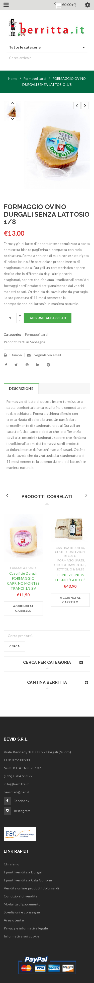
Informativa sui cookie (22, 936)
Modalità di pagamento (22, 904)
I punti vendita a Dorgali (23, 872)
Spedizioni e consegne (22, 912)
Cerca (14, 646)
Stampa (16, 355)
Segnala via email (47, 355)
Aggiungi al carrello (48, 318)
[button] (23, 608)
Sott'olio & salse (70, 569)
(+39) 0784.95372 (18, 776)
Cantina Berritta (70, 548)
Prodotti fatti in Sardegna (24, 342)
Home (12, 79)
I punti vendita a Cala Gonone (28, 880)
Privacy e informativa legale (26, 928)
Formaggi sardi (35, 79)
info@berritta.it (16, 784)
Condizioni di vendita (20, 896)
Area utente (14, 920)
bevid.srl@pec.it (17, 792)
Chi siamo (11, 864)
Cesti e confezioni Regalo (70, 554)
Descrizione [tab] (21, 388)
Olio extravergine (69, 565)
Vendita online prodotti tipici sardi (31, 888)
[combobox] (47, 47)
